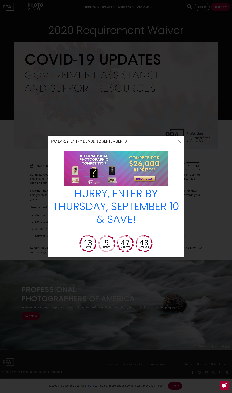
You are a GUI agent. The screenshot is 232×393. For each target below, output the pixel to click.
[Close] (179, 142)
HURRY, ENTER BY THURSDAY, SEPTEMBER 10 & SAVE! (116, 207)
